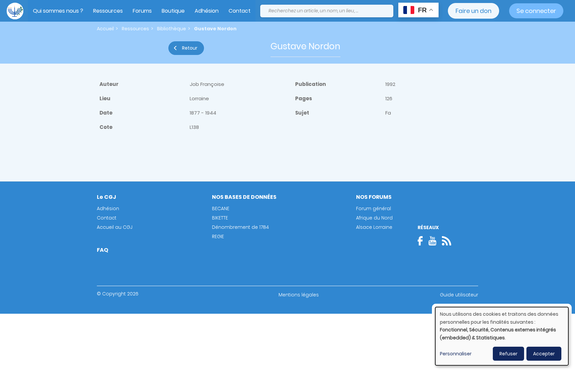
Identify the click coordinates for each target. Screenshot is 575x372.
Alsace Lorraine (374, 227)
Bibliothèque (171, 28)
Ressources (108, 11)
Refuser (508, 353)
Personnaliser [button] (456, 353)
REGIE (218, 236)
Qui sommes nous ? (58, 11)
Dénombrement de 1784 (240, 227)
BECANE (220, 208)
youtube (432, 240)
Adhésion (207, 11)
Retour (189, 48)
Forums (142, 11)
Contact (240, 11)
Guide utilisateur (459, 294)
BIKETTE (220, 217)
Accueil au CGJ (114, 227)
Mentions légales (299, 294)
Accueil (105, 28)
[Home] (15, 11)
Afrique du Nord (374, 217)
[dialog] (501, 336)
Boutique (173, 11)
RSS (446, 240)
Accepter (544, 353)
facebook (422, 240)
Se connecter (536, 11)
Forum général (373, 208)
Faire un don (473, 11)
